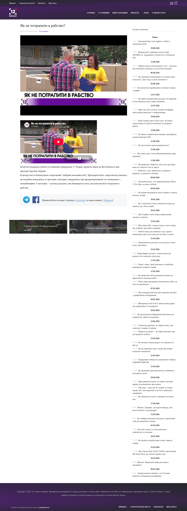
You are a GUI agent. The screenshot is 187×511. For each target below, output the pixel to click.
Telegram (108, 200)
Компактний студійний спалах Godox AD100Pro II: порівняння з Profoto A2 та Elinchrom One (154, 55)
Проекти (135, 13)
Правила (12, 3)
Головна (91, 13)
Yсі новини (103, 13)
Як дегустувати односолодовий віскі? (153, 145)
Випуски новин (120, 13)
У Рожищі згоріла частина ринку (99, 228)
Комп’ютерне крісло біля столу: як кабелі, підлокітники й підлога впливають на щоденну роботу (153, 123)
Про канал (53, 3)
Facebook (81, 200)
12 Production (158, 13)
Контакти (41, 3)
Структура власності (27, 3)
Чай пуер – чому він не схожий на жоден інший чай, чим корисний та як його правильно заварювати (152, 390)
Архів (146, 13)
